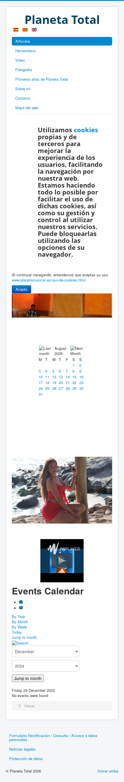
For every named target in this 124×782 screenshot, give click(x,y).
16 (81, 376)
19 (54, 382)
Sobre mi (22, 88)
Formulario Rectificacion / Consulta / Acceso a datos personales (53, 737)
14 (68, 376)
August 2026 (60, 350)
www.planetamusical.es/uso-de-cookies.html (49, 280)
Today (17, 632)
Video (20, 60)
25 (47, 388)
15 (74, 376)
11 (47, 376)
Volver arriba (107, 771)
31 (41, 394)
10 (41, 376)
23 (81, 382)
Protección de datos (26, 758)
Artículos (22, 41)
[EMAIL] (21, 608)
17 (41, 382)
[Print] (21, 602)
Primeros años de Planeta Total (41, 79)
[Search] (20, 642)
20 (61, 382)
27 (61, 388)
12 (54, 376)
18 (47, 382)
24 (41, 388)
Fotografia (23, 69)
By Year (18, 616)
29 (74, 388)
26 (54, 388)
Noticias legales (22, 749)
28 (68, 388)
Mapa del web (26, 107)
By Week (19, 627)
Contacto (22, 98)
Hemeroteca (25, 50)
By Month (20, 621)
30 (81, 388)
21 (68, 382)
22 (74, 382)
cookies (86, 129)
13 (61, 376)
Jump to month (24, 637)
